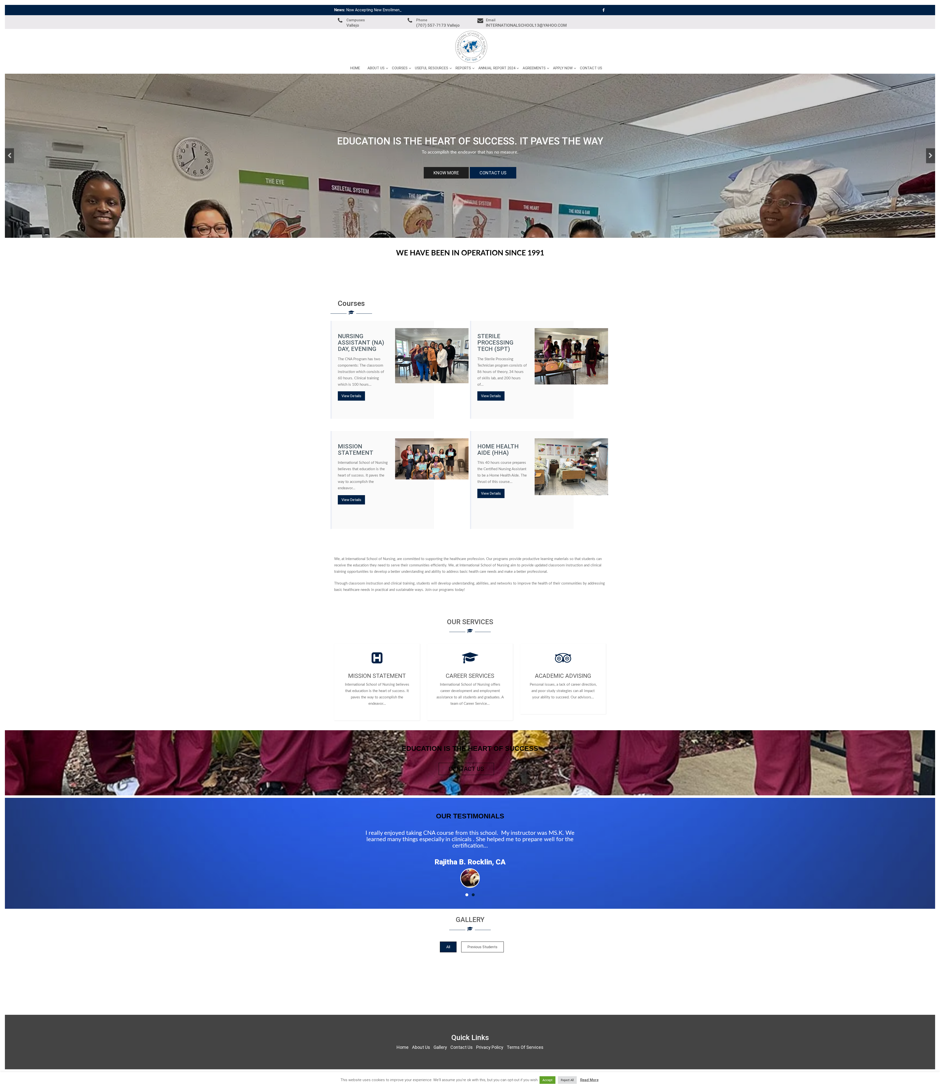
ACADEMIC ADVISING (563, 675)
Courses (400, 68)
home (403, 1047)
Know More (445, 172)
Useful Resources (431, 68)
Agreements (534, 68)
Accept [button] (547, 1080)
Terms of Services (525, 1047)
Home (355, 68)
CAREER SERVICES (470, 675)
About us (376, 68)
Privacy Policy (489, 1047)
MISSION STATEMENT (377, 675)
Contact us (466, 768)
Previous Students (482, 947)
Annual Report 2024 (496, 68)
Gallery (440, 1047)
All (448, 947)
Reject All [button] (567, 1080)
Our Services (493, 172)
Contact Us (591, 68)
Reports (463, 68)
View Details (351, 396)
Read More (589, 1080)
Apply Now (563, 68)
